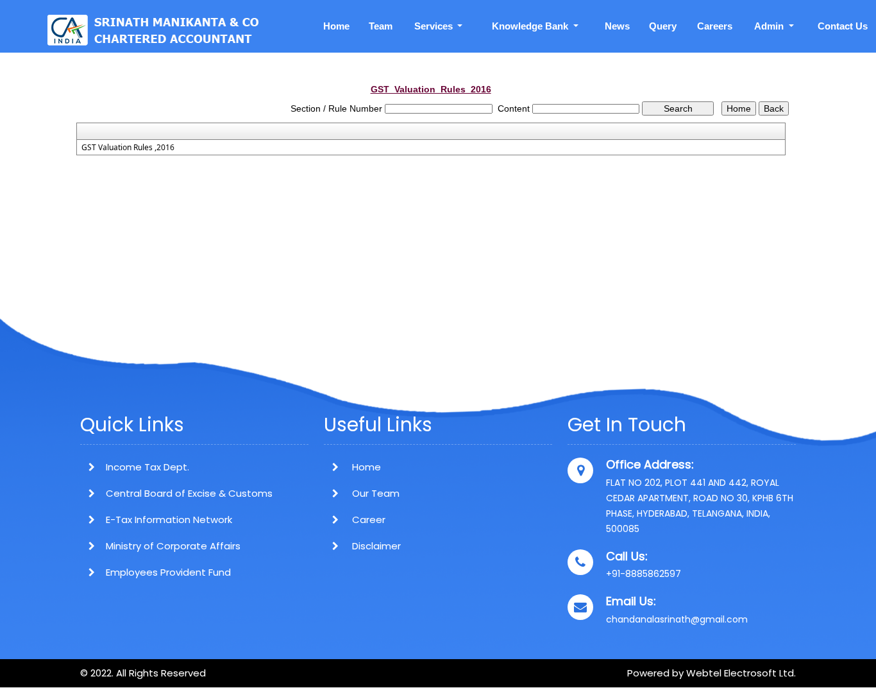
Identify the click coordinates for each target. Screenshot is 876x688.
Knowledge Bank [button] (531, 26)
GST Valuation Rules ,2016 (127, 147)
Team (380, 26)
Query (663, 26)
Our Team (375, 493)
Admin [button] (770, 26)
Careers (714, 26)
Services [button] (434, 26)
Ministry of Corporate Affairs (173, 546)
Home (336, 26)
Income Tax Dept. (147, 467)
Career (367, 519)
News (617, 26)
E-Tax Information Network (169, 519)
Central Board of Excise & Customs (189, 493)
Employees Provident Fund (168, 572)
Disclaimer (375, 546)
